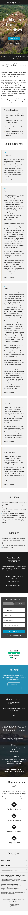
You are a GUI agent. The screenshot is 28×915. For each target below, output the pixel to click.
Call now (13, 684)
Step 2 (20, 603)
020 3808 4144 (14, 582)
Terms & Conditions (14, 906)
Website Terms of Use (14, 908)
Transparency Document (14, 904)
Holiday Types (7, 65)
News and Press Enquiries (14, 901)
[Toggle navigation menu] (25, 2)
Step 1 (8, 603)
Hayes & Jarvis (13, 2)
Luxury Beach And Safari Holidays (14, 65)
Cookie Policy (14, 903)
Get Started (13, 631)
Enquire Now (14, 38)
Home (2, 65)
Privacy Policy (14, 905)
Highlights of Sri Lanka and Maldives (23, 65)
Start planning (14, 688)
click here (19, 878)
